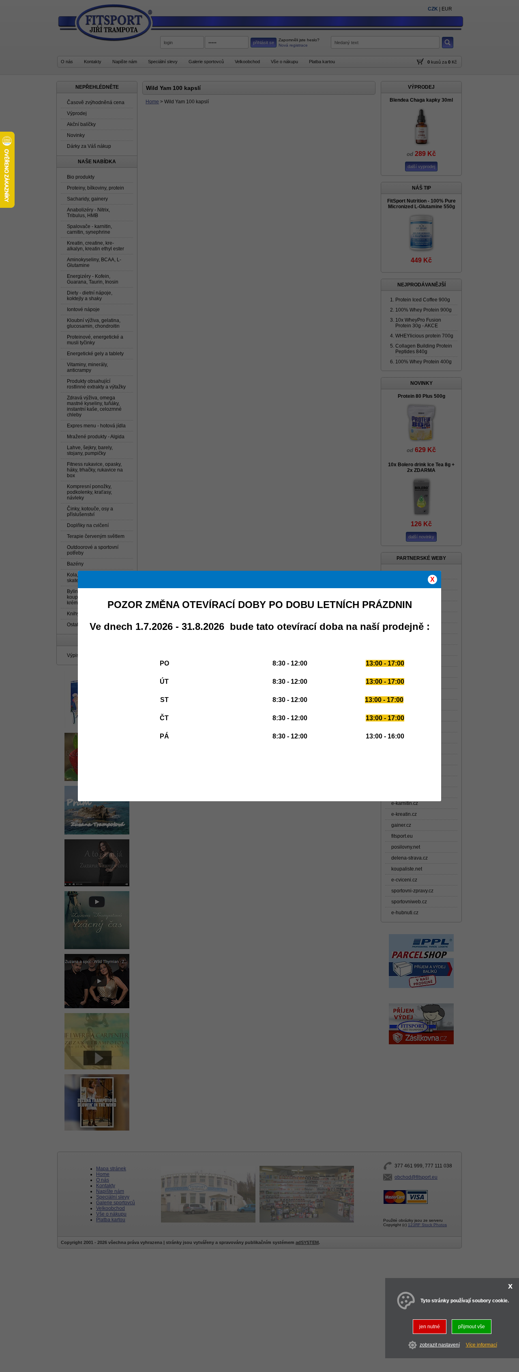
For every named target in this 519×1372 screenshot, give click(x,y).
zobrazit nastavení (440, 1345)
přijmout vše (471, 1326)
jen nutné (429, 1326)
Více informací (481, 1345)
